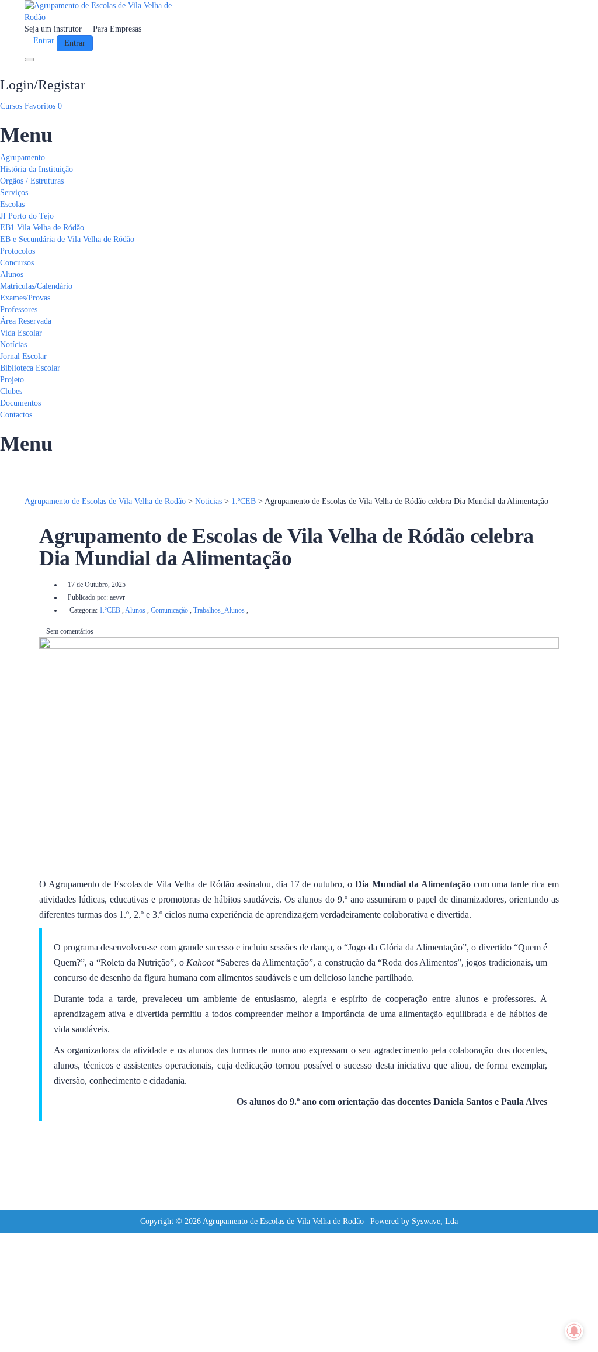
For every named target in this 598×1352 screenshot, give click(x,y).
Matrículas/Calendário (36, 286)
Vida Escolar (21, 333)
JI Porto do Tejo (27, 216)
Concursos (17, 262)
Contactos (16, 414)
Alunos (11, 274)
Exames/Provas (25, 297)
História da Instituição (36, 169)
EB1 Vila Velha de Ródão (42, 227)
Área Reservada (25, 321)
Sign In (91, 1334)
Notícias (13, 344)
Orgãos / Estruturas (32, 181)
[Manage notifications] (574, 1331)
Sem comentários (68, 631)
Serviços (14, 192)
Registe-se (61, 1334)
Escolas (12, 204)
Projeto (12, 379)
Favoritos (43, 106)
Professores (18, 309)
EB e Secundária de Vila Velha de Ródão (67, 239)
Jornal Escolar (23, 356)
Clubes (11, 391)
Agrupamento (22, 157)
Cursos (12, 106)
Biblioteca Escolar (30, 368)
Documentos (20, 403)
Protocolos (17, 251)
